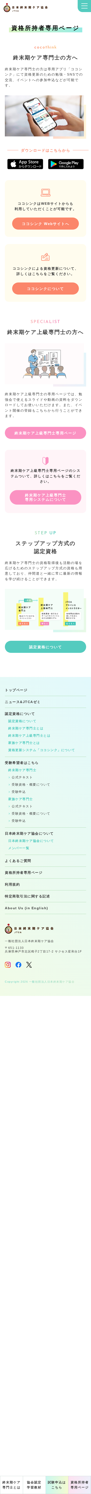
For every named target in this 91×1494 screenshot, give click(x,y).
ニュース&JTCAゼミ (23, 702)
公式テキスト (22, 777)
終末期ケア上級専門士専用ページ (45, 433)
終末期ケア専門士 (22, 770)
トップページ (16, 690)
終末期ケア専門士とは (11, 1484)
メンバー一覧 (18, 848)
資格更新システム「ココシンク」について (41, 750)
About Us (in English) (26, 908)
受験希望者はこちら (22, 762)
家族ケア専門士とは (24, 742)
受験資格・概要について (31, 784)
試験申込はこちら (57, 1484)
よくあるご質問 (18, 860)
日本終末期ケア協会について (29, 833)
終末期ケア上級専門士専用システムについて (45, 497)
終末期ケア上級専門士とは (29, 735)
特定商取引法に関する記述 (27, 896)
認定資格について (45, 647)
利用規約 (12, 884)
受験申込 (19, 791)
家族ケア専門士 (20, 799)
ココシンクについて (45, 289)
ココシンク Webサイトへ (45, 224)
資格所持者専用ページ (80, 1484)
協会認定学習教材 (34, 1484)
